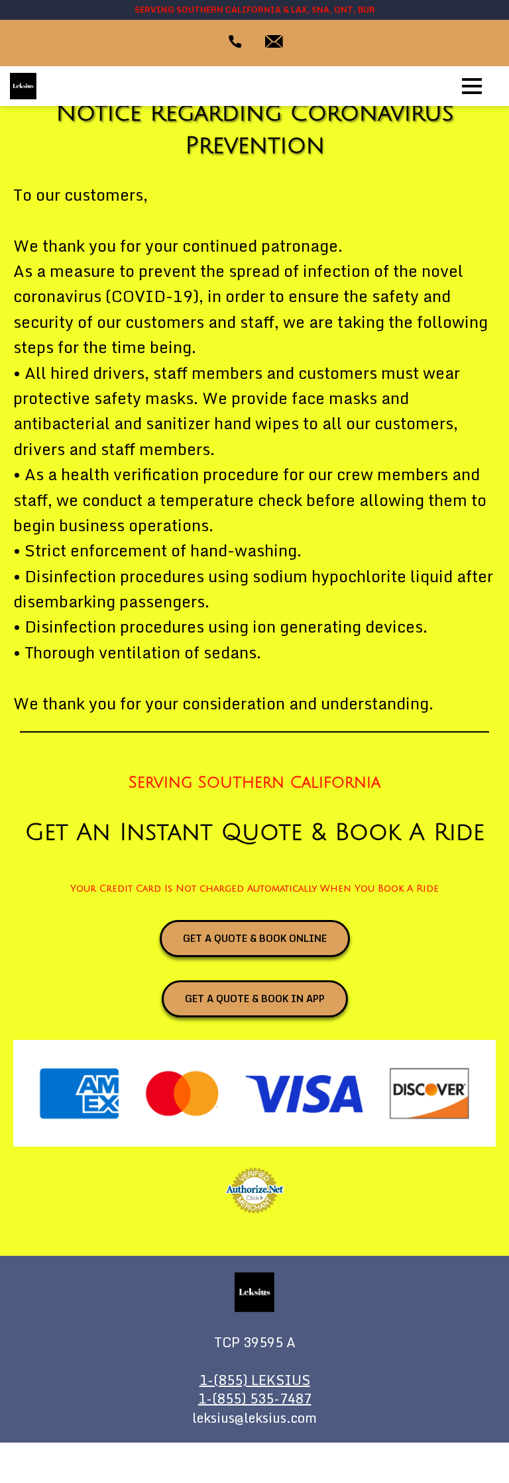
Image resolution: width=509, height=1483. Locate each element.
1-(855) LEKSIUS (254, 1380)
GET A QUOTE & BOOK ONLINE (255, 938)
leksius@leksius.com (254, 1418)
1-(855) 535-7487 (254, 1399)
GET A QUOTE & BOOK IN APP (255, 998)
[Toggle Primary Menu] (472, 86)
